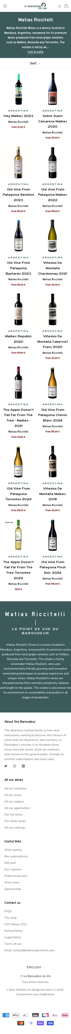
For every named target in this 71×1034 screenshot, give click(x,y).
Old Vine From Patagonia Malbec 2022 (52, 195)
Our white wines (15, 821)
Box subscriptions (16, 856)
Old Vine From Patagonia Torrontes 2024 (18, 494)
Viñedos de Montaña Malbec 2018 (52, 494)
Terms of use (12, 944)
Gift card (9, 863)
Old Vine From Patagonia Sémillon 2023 (18, 195)
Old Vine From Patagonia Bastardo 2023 (18, 268)
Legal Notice (12, 937)
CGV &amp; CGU (15, 924)
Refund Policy (13, 931)
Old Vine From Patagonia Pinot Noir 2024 (53, 567)
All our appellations (17, 808)
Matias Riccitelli (18, 121)
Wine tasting (12, 850)
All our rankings (14, 828)
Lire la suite (35, 51)
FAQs (8, 911)
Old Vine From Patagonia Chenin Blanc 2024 (52, 415)
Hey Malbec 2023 (18, 116)
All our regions (14, 802)
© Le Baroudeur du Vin (35, 976)
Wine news (11, 882)
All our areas (12, 795)
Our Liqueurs (12, 869)
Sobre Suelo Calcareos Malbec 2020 (52, 121)
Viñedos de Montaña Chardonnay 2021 (52, 268)
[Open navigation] (5, 6)
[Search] (59, 6)
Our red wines (13, 815)
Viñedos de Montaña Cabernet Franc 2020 (52, 342)
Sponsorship (12, 889)
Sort (33, 63)
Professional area (15, 876)
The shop (10, 918)
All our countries (15, 788)
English (34, 967)
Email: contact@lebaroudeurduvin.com (29, 950)
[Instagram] (14, 766)
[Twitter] (5, 766)
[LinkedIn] (23, 766)
